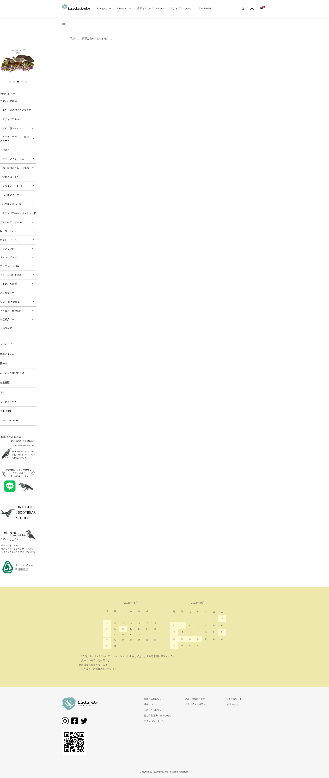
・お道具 (5, 149)
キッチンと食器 (8, 283)
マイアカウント (234, 698)
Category (102, 8)
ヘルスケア (6, 328)
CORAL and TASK (9, 420)
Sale (2, 392)
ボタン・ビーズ (8, 240)
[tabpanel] (18, 60)
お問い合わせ (233, 704)
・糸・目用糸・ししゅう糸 (14, 167)
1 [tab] (10, 82)
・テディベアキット (11, 119)
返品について (150, 704)
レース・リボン (8, 231)
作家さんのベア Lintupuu (150, 8)
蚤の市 (3, 363)
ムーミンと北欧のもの (12, 373)
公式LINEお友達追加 (195, 704)
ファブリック (7, 248)
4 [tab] (22, 82)
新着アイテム (7, 354)
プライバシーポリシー (155, 721)
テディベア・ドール (11, 222)
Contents (122, 8)
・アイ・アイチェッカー (13, 159)
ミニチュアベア (8, 401)
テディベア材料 (8, 101)
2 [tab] (14, 82)
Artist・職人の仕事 (10, 302)
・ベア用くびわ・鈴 (11, 204)
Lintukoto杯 (205, 8)
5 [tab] (26, 82)
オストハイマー (8, 257)
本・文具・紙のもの (11, 310)
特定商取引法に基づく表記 (157, 715)
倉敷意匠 (5, 382)
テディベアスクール (181, 8)
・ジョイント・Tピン (11, 186)
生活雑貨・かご (8, 319)
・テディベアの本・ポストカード (18, 213)
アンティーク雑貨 (9, 266)
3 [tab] (18, 82)
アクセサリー (7, 292)
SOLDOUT (5, 411)
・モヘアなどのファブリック (15, 110)
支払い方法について (154, 710)
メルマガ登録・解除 (195, 698)
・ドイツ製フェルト (11, 128)
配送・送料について (154, 698)
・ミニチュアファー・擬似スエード (14, 139)
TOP (64, 24)
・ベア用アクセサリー (12, 195)
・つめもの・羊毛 (9, 177)
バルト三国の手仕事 (11, 275)
